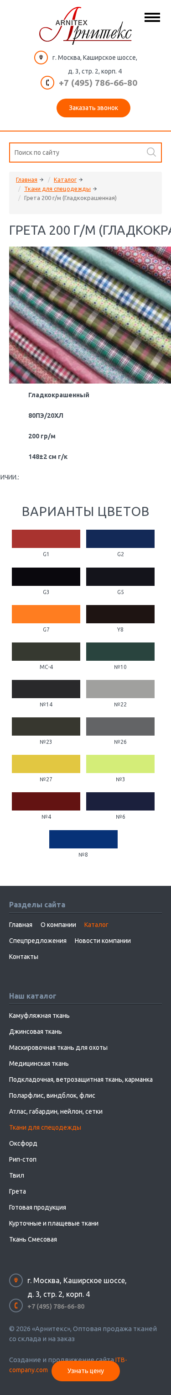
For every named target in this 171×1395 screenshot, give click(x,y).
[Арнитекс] (85, 26)
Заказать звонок (93, 107)
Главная (26, 179)
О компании (58, 924)
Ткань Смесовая (33, 1239)
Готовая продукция (37, 1207)
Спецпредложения (38, 940)
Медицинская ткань (39, 1063)
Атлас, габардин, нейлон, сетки (56, 1111)
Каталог (65, 179)
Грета (17, 1191)
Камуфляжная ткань (39, 1015)
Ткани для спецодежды (57, 188)
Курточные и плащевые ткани (53, 1223)
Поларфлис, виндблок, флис (52, 1095)
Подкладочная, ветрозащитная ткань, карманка (81, 1079)
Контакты (23, 956)
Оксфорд (23, 1143)
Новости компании (103, 940)
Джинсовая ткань (35, 1031)
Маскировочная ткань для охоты (58, 1047)
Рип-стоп (22, 1159)
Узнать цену (85, 1370)
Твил (16, 1175)
